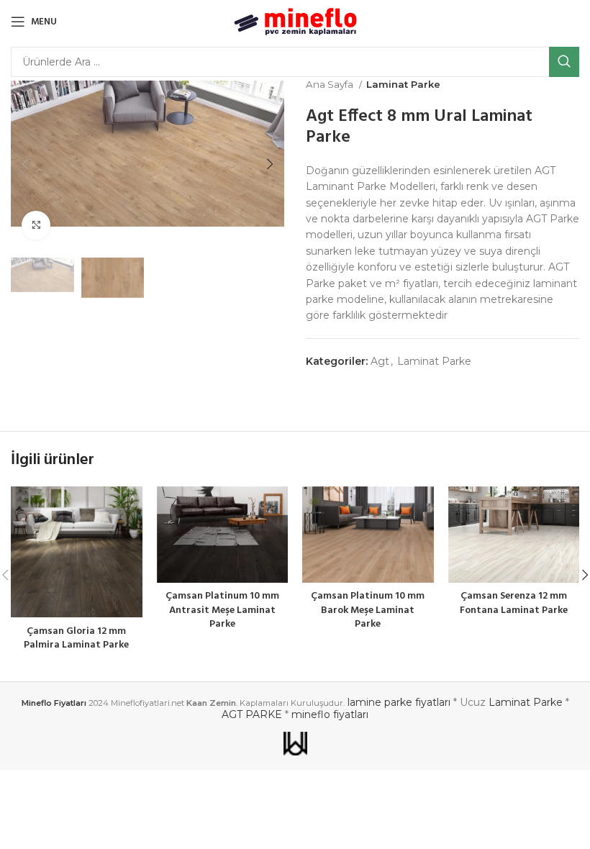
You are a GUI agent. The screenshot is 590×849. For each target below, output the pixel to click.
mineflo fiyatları (329, 714)
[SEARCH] (564, 62)
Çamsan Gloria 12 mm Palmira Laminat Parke (76, 638)
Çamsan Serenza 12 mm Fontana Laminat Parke (514, 603)
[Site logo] (295, 20)
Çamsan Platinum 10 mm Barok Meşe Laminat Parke (368, 610)
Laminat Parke (403, 84)
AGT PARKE (252, 714)
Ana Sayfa (330, 84)
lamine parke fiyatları (399, 702)
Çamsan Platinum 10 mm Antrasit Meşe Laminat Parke (222, 610)
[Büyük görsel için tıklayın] (36, 225)
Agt (380, 361)
